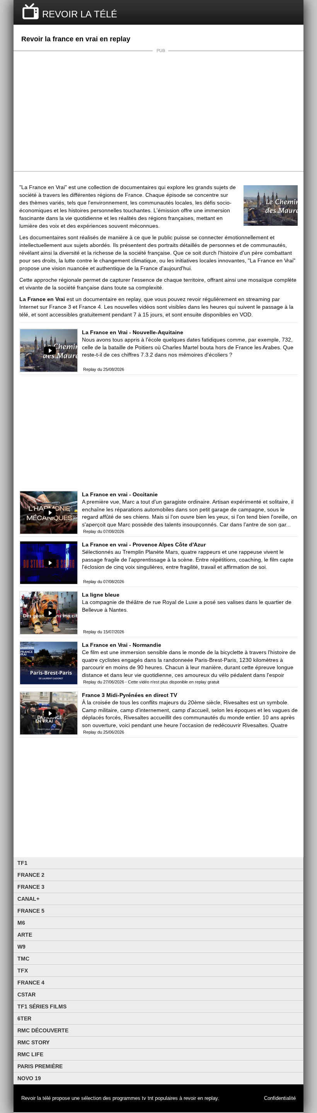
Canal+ (28, 899)
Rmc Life (30, 1054)
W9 (21, 947)
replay (211, 1098)
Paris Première (40, 1066)
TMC (23, 959)
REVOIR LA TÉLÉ (79, 14)
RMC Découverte (42, 1030)
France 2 (30, 875)
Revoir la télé (36, 1098)
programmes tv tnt (132, 1098)
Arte (24, 935)
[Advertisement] (158, 111)
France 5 (30, 911)
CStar (26, 994)
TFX (22, 971)
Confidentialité (280, 1098)
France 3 (30, 887)
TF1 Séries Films (41, 1006)
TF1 (22, 863)
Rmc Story (33, 1042)
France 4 (30, 982)
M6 (21, 923)
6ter (24, 1018)
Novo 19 (29, 1078)
